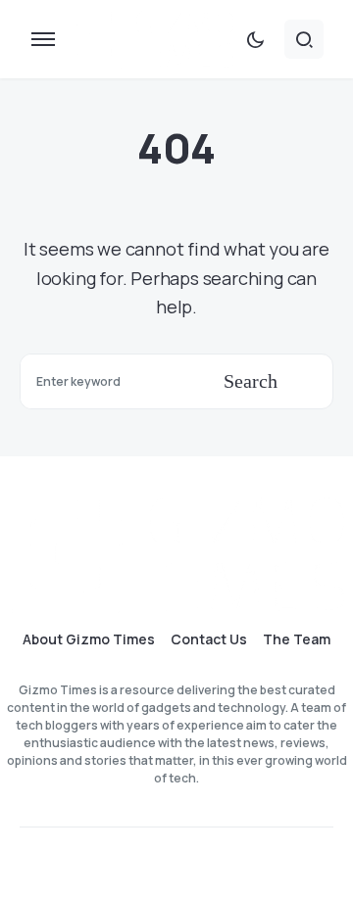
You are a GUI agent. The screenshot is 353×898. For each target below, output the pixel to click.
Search (250, 381)
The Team (296, 639)
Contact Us (209, 639)
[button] (43, 39)
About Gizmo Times (89, 639)
